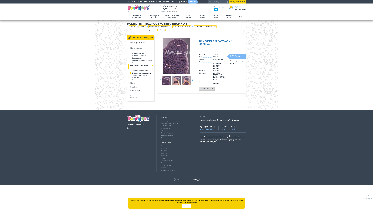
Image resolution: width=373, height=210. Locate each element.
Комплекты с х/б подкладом (205, 27)
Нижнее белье (216, 16)
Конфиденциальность (168, 170)
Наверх (368, 198)
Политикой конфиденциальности (186, 202)
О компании (131, 2)
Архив (163, 158)
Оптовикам (192, 2)
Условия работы (142, 2)
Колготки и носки (228, 16)
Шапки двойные (137, 58)
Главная (132, 27)
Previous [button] (160, 80)
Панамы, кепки (135, 90)
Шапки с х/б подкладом (139, 55)
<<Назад (161, 30)
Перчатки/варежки (167, 133)
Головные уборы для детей (154, 16)
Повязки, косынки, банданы (137, 97)
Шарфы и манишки (188, 16)
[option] (176, 56)
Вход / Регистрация (238, 2)
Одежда (240, 17)
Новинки (163, 146)
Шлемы (133, 83)
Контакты (166, 2)
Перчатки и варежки (202, 16)
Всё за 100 (164, 153)
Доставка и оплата (155, 2)
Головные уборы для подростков (172, 16)
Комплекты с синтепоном (140, 80)
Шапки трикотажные (138, 43)
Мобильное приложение (179, 2)
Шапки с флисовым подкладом (142, 60)
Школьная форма (166, 138)
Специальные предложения (136, 16)
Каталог (142, 27)
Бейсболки (134, 87)
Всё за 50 (164, 151)
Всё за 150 (164, 155)
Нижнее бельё (165, 128)
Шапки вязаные (136, 48)
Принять (186, 206)
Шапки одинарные (138, 53)
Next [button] (192, 80)
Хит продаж (165, 148)
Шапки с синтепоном (138, 63)
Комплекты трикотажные (140, 70)
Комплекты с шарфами (181, 27)
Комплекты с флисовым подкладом (139, 76)
